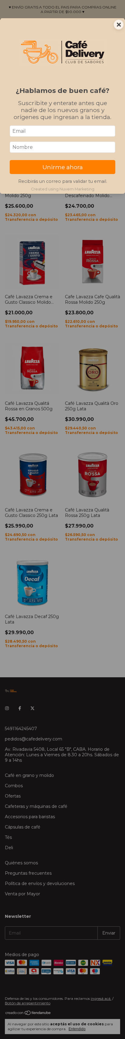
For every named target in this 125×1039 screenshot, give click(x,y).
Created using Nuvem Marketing (62, 189)
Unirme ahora (62, 167)
